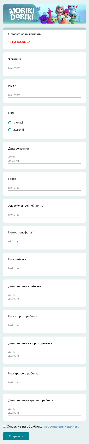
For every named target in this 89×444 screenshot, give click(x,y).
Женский (18, 129)
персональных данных (61, 426)
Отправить (16, 436)
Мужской (18, 122)
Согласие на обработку (42, 426)
